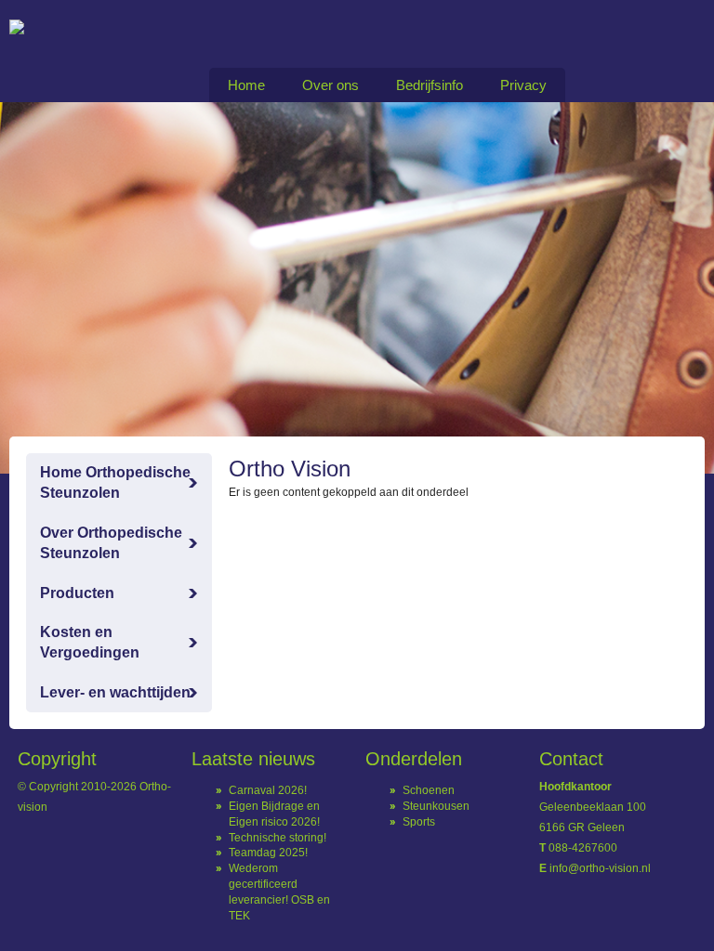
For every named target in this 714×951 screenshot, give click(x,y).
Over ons (330, 85)
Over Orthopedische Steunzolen (111, 543)
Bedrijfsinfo (429, 85)
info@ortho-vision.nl (600, 868)
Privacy (523, 85)
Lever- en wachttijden (115, 692)
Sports (419, 821)
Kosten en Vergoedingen (89, 642)
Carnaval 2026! (268, 790)
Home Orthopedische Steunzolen (115, 482)
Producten (77, 593)
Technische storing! (277, 837)
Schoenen (429, 790)
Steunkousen (436, 806)
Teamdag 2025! (268, 852)
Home (246, 85)
